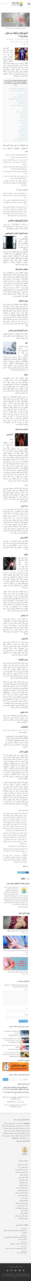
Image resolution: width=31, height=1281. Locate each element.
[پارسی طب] (17, 4)
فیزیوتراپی (23, 135)
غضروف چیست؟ (22, 95)
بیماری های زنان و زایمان (21, 1216)
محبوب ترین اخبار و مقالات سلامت (19, 1026)
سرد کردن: (23, 120)
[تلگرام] (7, 1270)
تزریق (25, 110)
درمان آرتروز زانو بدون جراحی (19, 105)
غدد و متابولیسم (23, 1183)
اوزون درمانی (22, 137)
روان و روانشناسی (23, 1180)
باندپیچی (23, 129)
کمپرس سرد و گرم (21, 112)
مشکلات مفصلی (24, 1175)
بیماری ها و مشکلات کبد (21, 1208)
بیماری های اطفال (23, 1218)
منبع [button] (24, 866)
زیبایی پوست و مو (23, 1167)
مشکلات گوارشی (24, 1200)
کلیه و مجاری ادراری (23, 1206)
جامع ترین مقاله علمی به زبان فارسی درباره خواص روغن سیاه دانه (11, 1053)
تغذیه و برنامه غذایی (22, 1165)
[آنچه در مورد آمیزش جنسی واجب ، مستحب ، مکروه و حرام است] (24, 1040)
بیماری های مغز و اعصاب (21, 1193)
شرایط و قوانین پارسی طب (22, 1141)
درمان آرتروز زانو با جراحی (20, 97)
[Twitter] (19, 1270)
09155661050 (15, 1138)
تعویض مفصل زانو (21, 101)
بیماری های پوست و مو (22, 1188)
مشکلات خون (24, 1211)
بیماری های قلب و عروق (22, 1203)
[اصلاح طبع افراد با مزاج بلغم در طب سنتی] (24, 1033)
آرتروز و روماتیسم (22, 42)
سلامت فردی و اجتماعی (22, 1172)
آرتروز (10, 52)
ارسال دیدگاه (13, 42)
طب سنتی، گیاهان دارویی (21, 1170)
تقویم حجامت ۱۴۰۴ (19, 1102)
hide (16, 85)
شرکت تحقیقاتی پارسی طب (20, 39)
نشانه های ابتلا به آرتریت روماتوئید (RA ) (17, 931)
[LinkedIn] (15, 1270)
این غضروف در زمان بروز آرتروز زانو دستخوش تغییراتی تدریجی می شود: (18, 90)
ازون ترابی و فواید (20, 139)
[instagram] (11, 1270)
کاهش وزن (23, 122)
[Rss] (23, 1270)
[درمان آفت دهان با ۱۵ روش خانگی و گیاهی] (24, 1047)
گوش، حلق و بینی (23, 1177)
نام (26, 1008)
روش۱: (23, 116)
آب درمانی (23, 127)
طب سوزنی (23, 133)
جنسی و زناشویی (23, 1185)
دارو (25, 107)
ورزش (24, 124)
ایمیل (26, 1014)
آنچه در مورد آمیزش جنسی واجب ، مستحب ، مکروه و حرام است (11, 1039)
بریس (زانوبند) (22, 131)
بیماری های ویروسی (23, 1190)
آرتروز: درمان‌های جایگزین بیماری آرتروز (18, 972)
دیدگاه (26, 989)
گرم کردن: (23, 114)
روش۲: (23, 118)
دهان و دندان (24, 1198)
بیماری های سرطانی (23, 1195)
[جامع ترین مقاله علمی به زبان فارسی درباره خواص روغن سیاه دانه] (24, 1054)
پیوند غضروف (23, 103)
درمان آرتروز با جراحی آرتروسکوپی (18, 99)
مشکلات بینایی (24, 1213)
